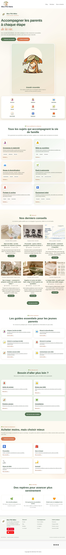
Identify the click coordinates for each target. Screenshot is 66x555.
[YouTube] (56, 544)
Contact (38, 528)
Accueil (23, 521)
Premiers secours (55, 526)
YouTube (11, 532)
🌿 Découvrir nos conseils (9, 39)
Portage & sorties (17, 277)
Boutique (52, 4)
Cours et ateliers (40, 521)
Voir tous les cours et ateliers (33, 414)
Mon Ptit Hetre (7, 7)
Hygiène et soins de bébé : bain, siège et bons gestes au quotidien (33, 282)
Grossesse (54, 521)
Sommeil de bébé (55, 528)
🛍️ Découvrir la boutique (8, 438)
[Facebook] (54, 544)
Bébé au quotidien (13, 240)
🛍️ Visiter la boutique (23, 39)
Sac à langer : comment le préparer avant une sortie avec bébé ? (11, 282)
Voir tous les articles (33, 303)
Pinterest (11, 529)
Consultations (39, 524)
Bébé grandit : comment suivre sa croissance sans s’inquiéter (55, 245)
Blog (47, 4)
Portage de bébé (55, 524)
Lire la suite (11, 255)
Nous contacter (60, 4)
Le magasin (39, 526)
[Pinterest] (58, 544)
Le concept (24, 528)
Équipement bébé (30, 240)
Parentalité (7, 240)
